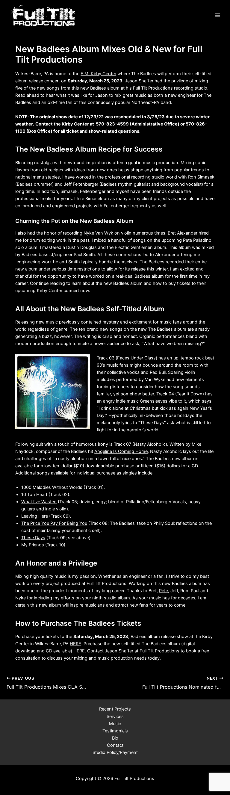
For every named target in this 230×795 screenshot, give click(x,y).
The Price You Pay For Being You (54, 523)
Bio (115, 738)
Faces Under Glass (136, 358)
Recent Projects (115, 709)
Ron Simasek (201, 177)
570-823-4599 (112, 124)
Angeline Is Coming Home (121, 451)
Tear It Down (189, 394)
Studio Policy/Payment (115, 752)
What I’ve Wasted (39, 501)
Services (115, 716)
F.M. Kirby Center (98, 73)
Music (115, 723)
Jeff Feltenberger (81, 184)
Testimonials (115, 731)
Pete (163, 590)
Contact (115, 745)
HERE (75, 643)
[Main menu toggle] (217, 15)
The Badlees (160, 329)
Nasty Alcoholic (150, 444)
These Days (33, 537)
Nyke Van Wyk (98, 233)
